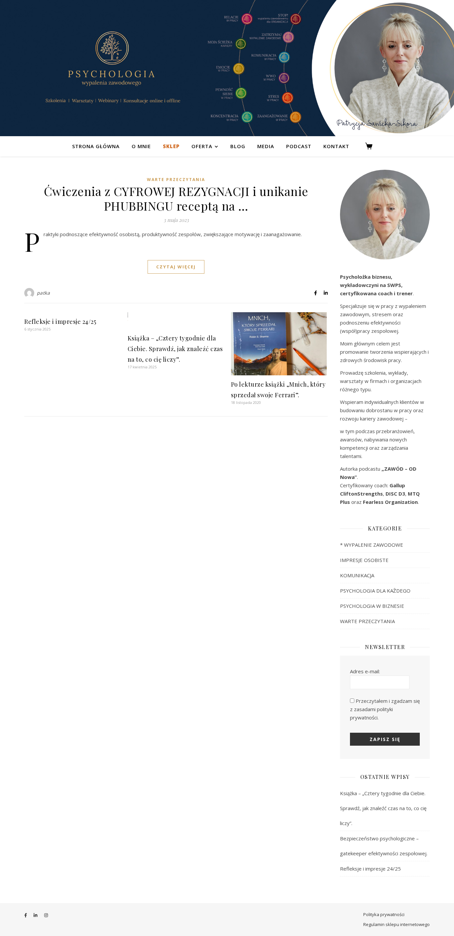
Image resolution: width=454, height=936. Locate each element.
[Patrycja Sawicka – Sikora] (227, 68)
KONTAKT (336, 146)
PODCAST (298, 146)
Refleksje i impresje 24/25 (60, 322)
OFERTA (201, 146)
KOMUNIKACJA (357, 575)
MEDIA (265, 146)
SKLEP (171, 146)
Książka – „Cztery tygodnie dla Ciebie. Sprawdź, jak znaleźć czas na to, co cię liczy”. (175, 348)
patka (43, 293)
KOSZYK (371, 146)
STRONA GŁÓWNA (96, 146)
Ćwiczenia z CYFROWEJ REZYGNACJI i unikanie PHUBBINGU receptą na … (176, 198)
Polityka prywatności (383, 914)
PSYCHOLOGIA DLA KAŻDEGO (375, 590)
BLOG (237, 146)
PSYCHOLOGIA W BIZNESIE (372, 606)
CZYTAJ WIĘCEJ (176, 267)
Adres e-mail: (365, 671)
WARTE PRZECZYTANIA (176, 179)
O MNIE (141, 146)
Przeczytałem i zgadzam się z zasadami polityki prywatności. (385, 709)
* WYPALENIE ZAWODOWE (371, 544)
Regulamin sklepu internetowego (396, 924)
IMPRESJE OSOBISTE (364, 560)
